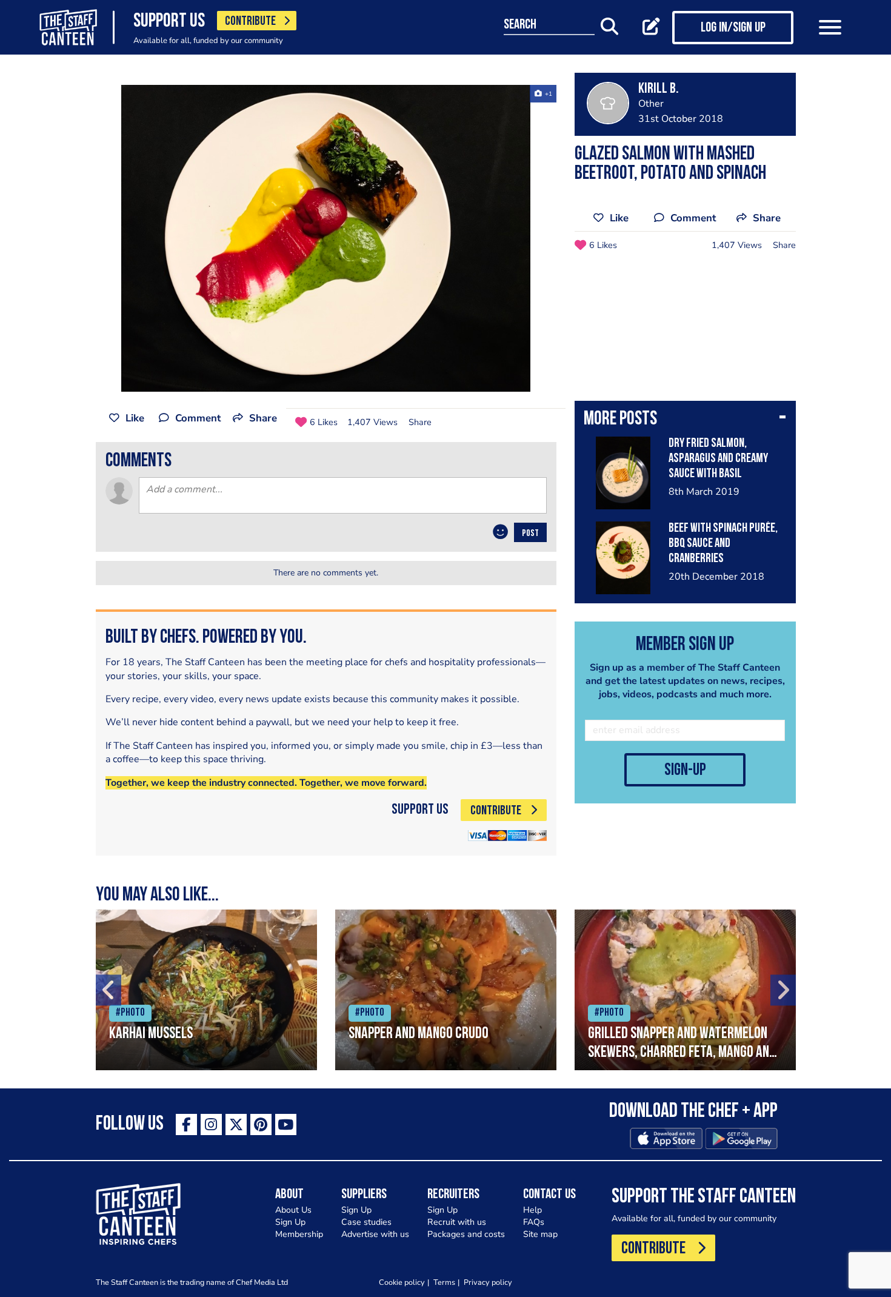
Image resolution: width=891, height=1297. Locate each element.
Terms (444, 1282)
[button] (685, 420)
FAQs (533, 1222)
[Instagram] (211, 1124)
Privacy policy (488, 1282)
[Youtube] (285, 1124)
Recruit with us (456, 1222)
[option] (326, 238)
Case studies (366, 1222)
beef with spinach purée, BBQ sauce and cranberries (723, 543)
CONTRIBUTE (250, 21)
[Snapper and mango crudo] (445, 990)
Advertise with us (375, 1234)
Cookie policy (402, 1282)
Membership (299, 1234)
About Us (293, 1210)
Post (530, 533)
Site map (540, 1234)
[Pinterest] (261, 1124)
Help (532, 1210)
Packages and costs (466, 1234)
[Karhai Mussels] (206, 990)
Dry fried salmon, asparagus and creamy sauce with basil (718, 458)
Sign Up (290, 1222)
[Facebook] (186, 1124)
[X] (236, 1124)
